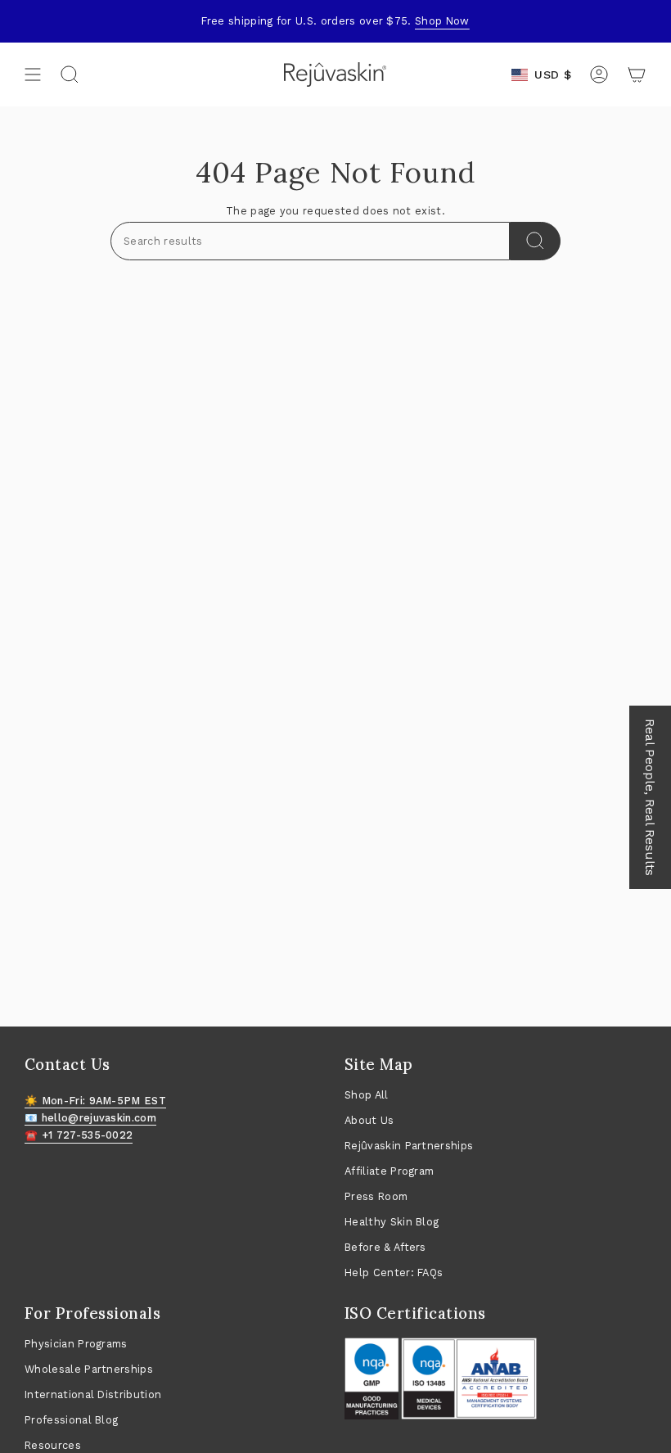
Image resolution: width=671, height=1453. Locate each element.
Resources (53, 1445)
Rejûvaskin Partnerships (409, 1145)
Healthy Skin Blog (392, 1222)
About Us (369, 1120)
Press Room (376, 1196)
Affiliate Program (389, 1171)
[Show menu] (32, 74)
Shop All (367, 1095)
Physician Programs (76, 1344)
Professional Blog (71, 1420)
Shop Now (442, 21)
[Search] (535, 241)
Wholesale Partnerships (89, 1369)
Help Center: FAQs (394, 1272)
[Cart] (636, 74)
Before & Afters (385, 1247)
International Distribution (93, 1394)
